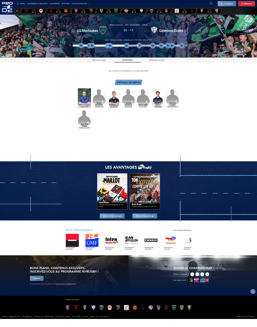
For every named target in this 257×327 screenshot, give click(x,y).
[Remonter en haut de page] (252, 291)
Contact (85, 316)
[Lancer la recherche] (211, 3)
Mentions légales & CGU (11, 316)
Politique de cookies (62, 316)
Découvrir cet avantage (112, 216)
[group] (33, 11)
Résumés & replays (99, 60)
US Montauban (87, 30)
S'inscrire (36, 278)
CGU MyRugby (26, 316)
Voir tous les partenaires (182, 230)
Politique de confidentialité (44, 316)
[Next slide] (187, 240)
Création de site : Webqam (245, 316)
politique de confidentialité (66, 284)
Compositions (127, 60)
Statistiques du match (157, 60)
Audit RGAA (76, 316)
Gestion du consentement (99, 316)
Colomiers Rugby (171, 30)
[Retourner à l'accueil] (7, 7)
